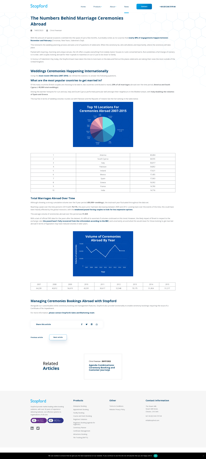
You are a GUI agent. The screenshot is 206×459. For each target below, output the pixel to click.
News (126, 6)
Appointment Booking (81, 409)
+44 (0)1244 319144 (167, 6)
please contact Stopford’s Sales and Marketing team (71, 313)
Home (83, 6)
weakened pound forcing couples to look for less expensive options (103, 209)
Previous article (37, 337)
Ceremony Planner (79, 428)
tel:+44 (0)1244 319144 (154, 416)
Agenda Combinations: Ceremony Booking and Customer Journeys (102, 367)
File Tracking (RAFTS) (80, 437)
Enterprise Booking (79, 406)
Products (97, 6)
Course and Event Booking (82, 416)
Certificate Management (81, 431)
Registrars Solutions (80, 419)
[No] (203, 456)
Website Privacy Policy (117, 409)
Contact (144, 6)
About (112, 6)
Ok (156, 456)
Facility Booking (78, 413)
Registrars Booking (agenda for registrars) (84, 423)
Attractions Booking (80, 434)
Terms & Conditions (116, 406)
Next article (58, 337)
